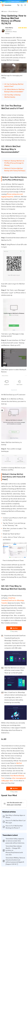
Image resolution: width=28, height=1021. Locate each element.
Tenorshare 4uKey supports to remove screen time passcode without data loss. (15, 841)
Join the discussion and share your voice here (14, 804)
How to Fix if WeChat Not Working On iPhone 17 (14, 827)
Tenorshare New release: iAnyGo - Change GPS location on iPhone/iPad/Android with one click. (14, 850)
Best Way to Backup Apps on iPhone (15, 816)
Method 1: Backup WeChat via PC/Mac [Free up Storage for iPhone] (14, 163)
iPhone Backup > (13, 11)
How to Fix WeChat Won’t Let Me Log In (16, 822)
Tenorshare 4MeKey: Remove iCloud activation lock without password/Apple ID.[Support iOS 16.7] (15, 861)
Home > (5, 11)
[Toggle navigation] (24, 5)
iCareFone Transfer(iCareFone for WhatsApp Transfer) (12, 600)
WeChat (19, 763)
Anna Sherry (9, 27)
